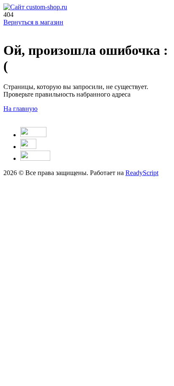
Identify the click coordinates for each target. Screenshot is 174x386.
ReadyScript (141, 172)
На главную (20, 108)
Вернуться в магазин (33, 22)
